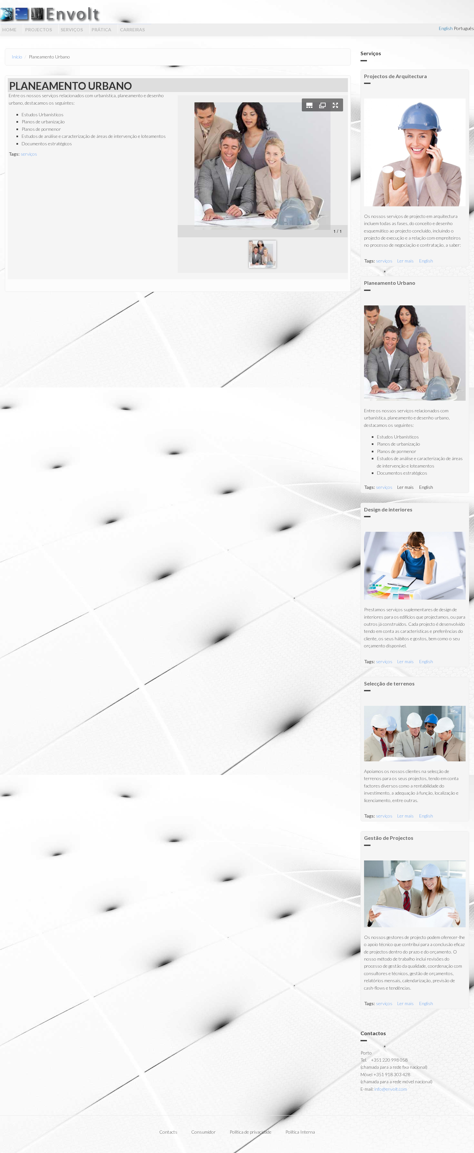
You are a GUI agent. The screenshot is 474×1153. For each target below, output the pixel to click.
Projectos (38, 29)
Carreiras (132, 29)
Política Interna (300, 1132)
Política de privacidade (251, 1132)
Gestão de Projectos (388, 838)
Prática (101, 29)
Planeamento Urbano (389, 283)
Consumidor (203, 1132)
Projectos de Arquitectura (395, 76)
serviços (29, 154)
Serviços (72, 29)
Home (9, 29)
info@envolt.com (390, 1089)
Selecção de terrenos (389, 683)
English (446, 28)
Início (17, 56)
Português (464, 28)
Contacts (168, 1132)
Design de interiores (388, 509)
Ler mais (405, 260)
